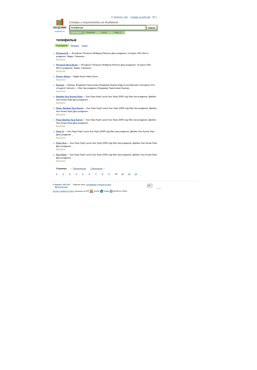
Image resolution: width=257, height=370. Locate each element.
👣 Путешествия (61, 187)
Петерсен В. (62, 53)
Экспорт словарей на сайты (63, 191)
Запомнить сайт (121, 17)
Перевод (74, 45)
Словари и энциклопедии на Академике (93, 22)
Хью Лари (61, 154)
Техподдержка (91, 184)
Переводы (90, 32)
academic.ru (60, 31)
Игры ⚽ (118, 32)
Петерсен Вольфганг (67, 65)
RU (154, 17)
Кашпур (60, 85)
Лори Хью (61, 143)
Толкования (76, 32)
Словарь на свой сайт (140, 17)
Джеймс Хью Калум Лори (69, 96)
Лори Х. (60, 131)
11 (123, 174)
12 (129, 174)
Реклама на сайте (104, 184)
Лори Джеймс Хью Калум (69, 120)
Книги (104, 32)
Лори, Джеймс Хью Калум (69, 108)
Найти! (151, 28)
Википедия (60, 59)
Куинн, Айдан (63, 76)
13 (136, 174)
